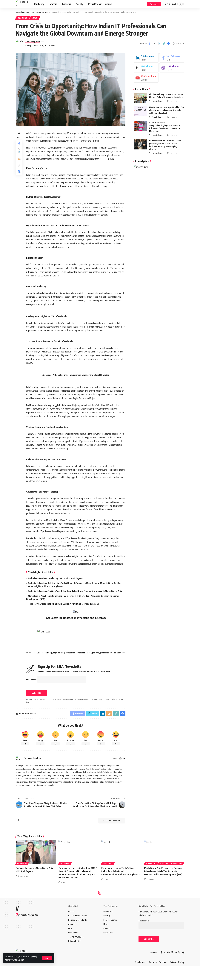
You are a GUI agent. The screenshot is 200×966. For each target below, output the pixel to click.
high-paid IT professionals (64, 653)
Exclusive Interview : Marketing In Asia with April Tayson (55, 578)
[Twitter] (146, 68)
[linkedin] (146, 58)
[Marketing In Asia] (23, 4)
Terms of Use (18, 960)
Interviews (22, 863)
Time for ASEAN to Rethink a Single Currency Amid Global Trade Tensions (63, 603)
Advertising (151, 863)
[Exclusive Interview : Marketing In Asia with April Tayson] (36, 852)
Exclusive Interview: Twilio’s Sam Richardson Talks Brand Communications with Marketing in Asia (75, 591)
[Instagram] (171, 68)
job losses (104, 653)
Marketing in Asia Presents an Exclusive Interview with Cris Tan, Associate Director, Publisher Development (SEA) (163, 871)
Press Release (157, 101)
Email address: (31, 680)
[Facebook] (171, 58)
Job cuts (95, 653)
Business (22, 18)
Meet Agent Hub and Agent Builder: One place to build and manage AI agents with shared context (166, 110)
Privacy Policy (97, 699)
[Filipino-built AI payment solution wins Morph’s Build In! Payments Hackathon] (140, 98)
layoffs (113, 653)
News (34, 18)
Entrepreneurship (44, 653)
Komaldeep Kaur (32, 41)
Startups (121, 653)
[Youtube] (146, 78)
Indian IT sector (84, 653)
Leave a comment (113, 821)
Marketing (177, 863)
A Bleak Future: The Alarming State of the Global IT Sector (81, 375)
